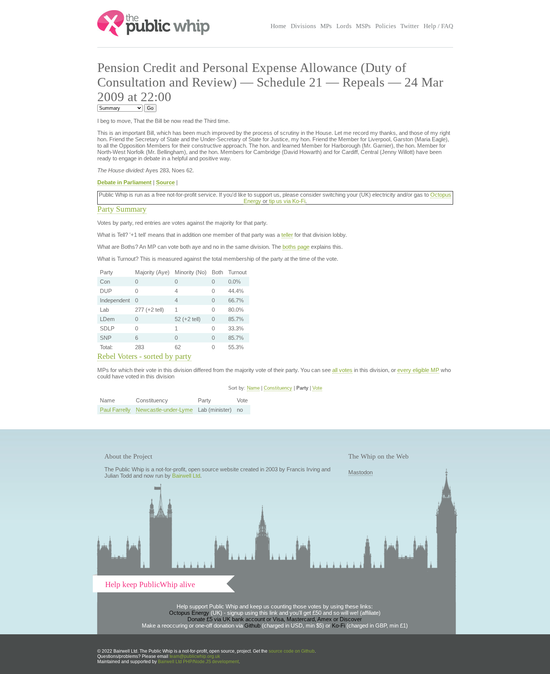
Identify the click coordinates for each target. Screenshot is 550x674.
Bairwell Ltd (186, 475)
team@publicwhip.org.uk (194, 656)
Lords (344, 26)
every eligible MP (418, 370)
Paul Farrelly (115, 409)
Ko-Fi (338, 625)
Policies (385, 26)
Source (165, 182)
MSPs (363, 26)
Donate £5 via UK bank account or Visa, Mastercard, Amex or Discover (274, 619)
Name (253, 388)
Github (252, 625)
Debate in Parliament (124, 182)
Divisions (303, 26)
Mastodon (360, 472)
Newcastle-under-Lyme (164, 409)
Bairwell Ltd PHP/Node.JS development (198, 661)
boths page (295, 247)
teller (287, 235)
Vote (317, 388)
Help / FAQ (438, 26)
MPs (326, 26)
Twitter (409, 26)
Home (278, 26)
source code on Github (292, 651)
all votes (342, 370)
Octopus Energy (189, 613)
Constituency (278, 388)
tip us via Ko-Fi (287, 201)
